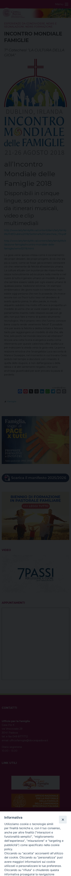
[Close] (63, 819)
